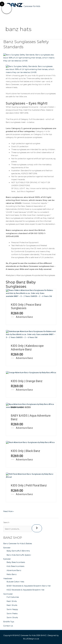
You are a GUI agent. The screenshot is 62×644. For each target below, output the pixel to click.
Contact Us (8, 626)
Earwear (6, 547)
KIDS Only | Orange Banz (26, 381)
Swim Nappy (12, 609)
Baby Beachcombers (16, 562)
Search (6, 522)
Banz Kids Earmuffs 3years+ (19, 555)
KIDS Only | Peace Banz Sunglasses (26, 306)
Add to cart (35, 292)
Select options (35, 403)
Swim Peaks (12, 613)
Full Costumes (13, 597)
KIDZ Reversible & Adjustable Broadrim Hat (25, 590)
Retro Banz (12, 574)
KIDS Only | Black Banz (25, 451)
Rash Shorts (12, 605)
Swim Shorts (12, 617)
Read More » (8, 511)
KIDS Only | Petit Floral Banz (29, 485)
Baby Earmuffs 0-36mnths (18, 551)
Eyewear (7, 559)
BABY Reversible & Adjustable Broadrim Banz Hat (29, 586)
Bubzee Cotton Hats (15, 581)
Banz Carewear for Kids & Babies (17, 543)
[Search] (37, 528)
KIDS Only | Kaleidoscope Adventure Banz (27, 347)
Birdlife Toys (8, 621)
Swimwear (8, 594)
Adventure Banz (24, 317)
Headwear (7, 578)
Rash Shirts (12, 601)
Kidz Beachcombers (15, 566)
